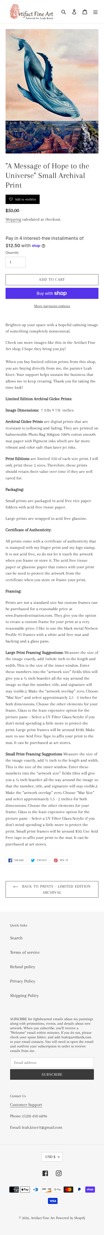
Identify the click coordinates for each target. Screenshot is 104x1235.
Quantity (12, 252)
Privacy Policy (22, 981)
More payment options (52, 306)
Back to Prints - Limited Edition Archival (56, 889)
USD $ (50, 1156)
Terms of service (25, 952)
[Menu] (95, 11)
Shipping (13, 219)
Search (16, 937)
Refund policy (22, 966)
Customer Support (26, 1104)
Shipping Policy (24, 995)
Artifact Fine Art (43, 1218)
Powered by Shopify (70, 1218)
